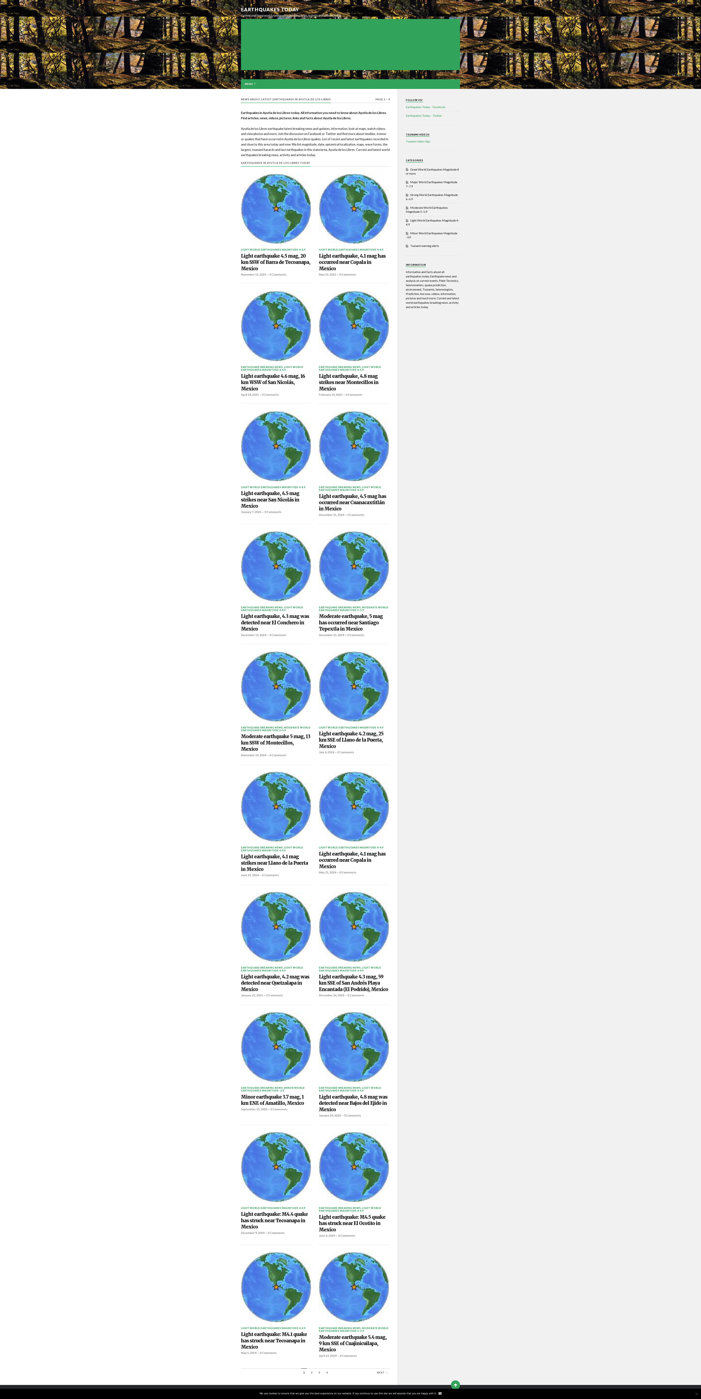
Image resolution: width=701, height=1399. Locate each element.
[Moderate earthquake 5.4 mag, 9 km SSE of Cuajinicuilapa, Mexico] (354, 1287)
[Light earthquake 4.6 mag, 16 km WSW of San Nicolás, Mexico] (276, 326)
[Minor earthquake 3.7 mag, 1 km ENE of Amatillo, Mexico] (276, 1047)
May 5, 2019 (248, 1352)
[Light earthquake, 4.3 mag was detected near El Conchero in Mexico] (276, 566)
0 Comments (277, 274)
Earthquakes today (270, 9)
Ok (440, 1393)
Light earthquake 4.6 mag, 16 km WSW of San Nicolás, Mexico (273, 382)
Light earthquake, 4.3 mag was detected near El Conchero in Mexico (275, 622)
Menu (249, 84)
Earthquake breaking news (262, 367)
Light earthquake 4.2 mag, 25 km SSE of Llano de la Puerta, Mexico (351, 740)
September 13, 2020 (254, 1109)
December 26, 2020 (331, 995)
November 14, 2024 (253, 755)
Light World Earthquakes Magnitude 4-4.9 (273, 249)
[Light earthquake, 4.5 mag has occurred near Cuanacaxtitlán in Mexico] (354, 446)
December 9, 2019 (253, 1232)
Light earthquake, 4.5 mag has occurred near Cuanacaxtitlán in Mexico (352, 502)
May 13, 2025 (327, 274)
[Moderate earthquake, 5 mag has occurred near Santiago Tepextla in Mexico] (354, 566)
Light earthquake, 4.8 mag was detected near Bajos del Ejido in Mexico (353, 1103)
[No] (696, 1394)
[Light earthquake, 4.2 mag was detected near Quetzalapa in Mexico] (276, 927)
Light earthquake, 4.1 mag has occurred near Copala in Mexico (352, 262)
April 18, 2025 (250, 394)
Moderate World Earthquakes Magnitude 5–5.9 (353, 609)
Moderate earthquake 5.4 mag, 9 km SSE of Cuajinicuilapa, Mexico (353, 1343)
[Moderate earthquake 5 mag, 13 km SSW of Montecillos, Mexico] (276, 687)
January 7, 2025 (251, 512)
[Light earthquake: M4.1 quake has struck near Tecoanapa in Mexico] (276, 1287)
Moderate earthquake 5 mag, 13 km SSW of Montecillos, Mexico (275, 743)
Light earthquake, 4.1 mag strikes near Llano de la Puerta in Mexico (274, 863)
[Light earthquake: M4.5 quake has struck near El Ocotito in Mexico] (354, 1167)
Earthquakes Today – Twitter (424, 115)
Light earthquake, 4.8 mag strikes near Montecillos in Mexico (348, 382)
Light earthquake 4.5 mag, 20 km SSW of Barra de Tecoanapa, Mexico (275, 262)
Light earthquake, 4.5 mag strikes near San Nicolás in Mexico (270, 499)
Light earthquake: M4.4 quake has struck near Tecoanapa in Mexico (274, 1220)
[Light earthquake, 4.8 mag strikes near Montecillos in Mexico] (354, 326)
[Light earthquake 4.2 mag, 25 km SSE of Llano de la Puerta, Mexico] (354, 687)
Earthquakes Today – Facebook (425, 107)
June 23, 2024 (250, 875)
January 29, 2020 (330, 1115)
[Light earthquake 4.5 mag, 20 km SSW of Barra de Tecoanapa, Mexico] (276, 209)
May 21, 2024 (327, 872)
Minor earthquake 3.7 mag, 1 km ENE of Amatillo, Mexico (272, 1100)
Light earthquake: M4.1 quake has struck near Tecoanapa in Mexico (274, 1340)
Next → (382, 1372)
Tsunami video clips (418, 141)
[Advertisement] (350, 44)
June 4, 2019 (327, 1235)
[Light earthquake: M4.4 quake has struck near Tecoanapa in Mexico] (276, 1167)
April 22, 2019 (328, 1355)
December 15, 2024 (253, 635)
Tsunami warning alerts (424, 245)
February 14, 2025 (330, 394)
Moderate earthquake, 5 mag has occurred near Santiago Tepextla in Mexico (351, 622)
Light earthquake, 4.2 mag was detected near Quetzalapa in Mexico (275, 983)
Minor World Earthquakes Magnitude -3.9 (273, 1089)
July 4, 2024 (326, 752)
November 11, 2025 (253, 274)
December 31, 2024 (331, 514)
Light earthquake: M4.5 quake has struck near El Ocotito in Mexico (352, 1223)
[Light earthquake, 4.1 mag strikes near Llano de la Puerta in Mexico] (276, 807)
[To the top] (455, 1385)
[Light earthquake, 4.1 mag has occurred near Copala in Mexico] (354, 209)
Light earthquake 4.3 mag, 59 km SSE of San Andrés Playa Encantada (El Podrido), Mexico (353, 983)
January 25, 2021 (252, 995)
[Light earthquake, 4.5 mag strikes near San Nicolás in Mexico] (276, 446)
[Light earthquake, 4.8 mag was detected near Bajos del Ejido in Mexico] (354, 1047)
